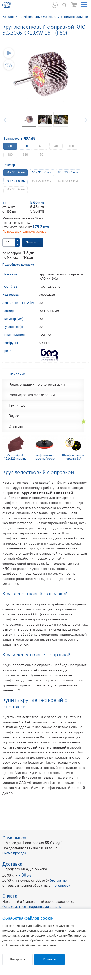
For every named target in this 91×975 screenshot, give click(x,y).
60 (40, 146)
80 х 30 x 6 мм (68, 172)
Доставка (12, 864)
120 (25, 146)
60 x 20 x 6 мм (68, 181)
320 (25, 154)
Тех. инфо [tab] (17, 405)
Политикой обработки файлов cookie (30, 945)
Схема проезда (14, 853)
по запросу (61, 885)
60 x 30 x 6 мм (42, 172)
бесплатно (58, 880)
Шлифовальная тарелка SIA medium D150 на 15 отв (73, 457)
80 (10, 146)
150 (40, 154)
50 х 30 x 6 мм (15, 172)
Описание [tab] (17, 374)
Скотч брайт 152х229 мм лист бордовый (16, 457)
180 (10, 154)
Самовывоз (14, 837)
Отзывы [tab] (16, 426)
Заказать (32, 242)
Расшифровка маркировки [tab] (32, 395)
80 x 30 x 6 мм (15, 189)
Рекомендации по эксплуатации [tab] (37, 384)
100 (71, 146)
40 (56, 146)
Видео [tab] (14, 416)
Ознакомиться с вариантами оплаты (32, 907)
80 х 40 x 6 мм (15, 181)
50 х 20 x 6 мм (42, 181)
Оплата (9, 896)
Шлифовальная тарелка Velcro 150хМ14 (44, 457)
